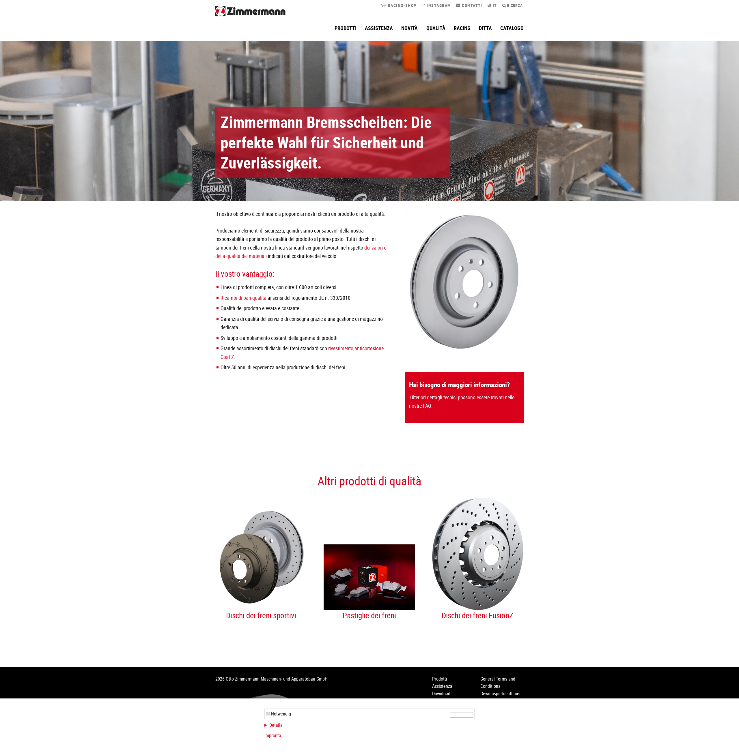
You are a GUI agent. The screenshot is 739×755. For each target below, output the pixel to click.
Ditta (485, 28)
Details (275, 725)
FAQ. (428, 405)
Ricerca (514, 5)
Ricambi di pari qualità (243, 297)
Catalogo (512, 28)
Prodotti (346, 28)
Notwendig (281, 714)
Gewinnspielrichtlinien (501, 693)
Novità (409, 28)
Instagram (438, 5)
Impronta (272, 735)
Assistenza (379, 28)
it (494, 5)
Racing (462, 28)
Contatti (471, 5)
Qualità (435, 28)
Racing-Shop (401, 5)
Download (441, 693)
